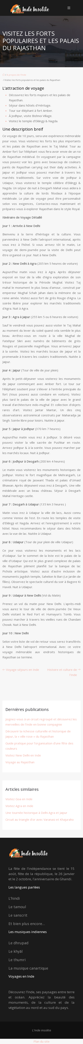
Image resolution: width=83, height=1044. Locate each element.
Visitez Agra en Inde (19, 806)
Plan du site (41, 1041)
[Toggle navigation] (68, 8)
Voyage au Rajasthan (19, 762)
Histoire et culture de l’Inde (62, 672)
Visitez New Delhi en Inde (23, 755)
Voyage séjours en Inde (22, 670)
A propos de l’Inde (16, 74)
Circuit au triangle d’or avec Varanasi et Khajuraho (39, 819)
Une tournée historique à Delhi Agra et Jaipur (36, 813)
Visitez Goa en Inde (18, 799)
